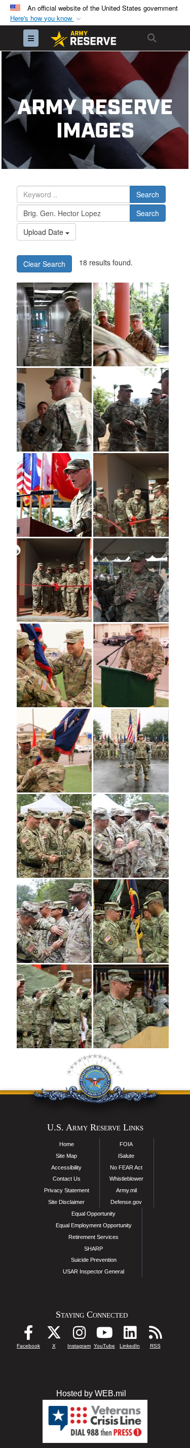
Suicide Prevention (94, 1260)
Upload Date (44, 232)
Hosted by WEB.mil (91, 1393)
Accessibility (66, 1167)
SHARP (93, 1249)
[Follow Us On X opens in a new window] (53, 1335)
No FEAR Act (126, 1167)
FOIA (126, 1144)
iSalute (126, 1156)
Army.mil (126, 1190)
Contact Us (67, 1179)
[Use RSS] (155, 1335)
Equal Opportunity (93, 1214)
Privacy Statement (66, 1190)
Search (147, 194)
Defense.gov (126, 1202)
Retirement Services (93, 1237)
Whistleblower (126, 1179)
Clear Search (44, 264)
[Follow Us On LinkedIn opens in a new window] (129, 1335)
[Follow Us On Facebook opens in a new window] (28, 1335)
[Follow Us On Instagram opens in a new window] (79, 1335)
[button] (46, 18)
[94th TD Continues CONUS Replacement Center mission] (54, 665)
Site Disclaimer (66, 1202)
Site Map (66, 1156)
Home (66, 1144)
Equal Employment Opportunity (94, 1225)
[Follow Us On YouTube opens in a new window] (104, 1335)
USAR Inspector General (93, 1271)
